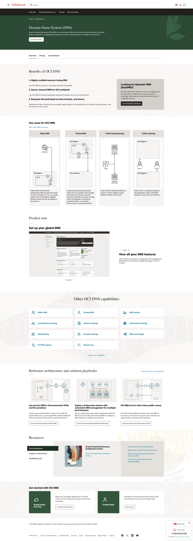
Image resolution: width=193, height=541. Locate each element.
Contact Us (112, 535)
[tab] (42, 448)
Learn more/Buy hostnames (131, 103)
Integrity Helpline (102, 535)
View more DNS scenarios (38, 127)
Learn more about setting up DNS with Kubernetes (92, 423)
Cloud (31, 19)
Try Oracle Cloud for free (65, 507)
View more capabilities (96, 355)
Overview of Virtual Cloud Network (140, 447)
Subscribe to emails (90, 535)
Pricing (61, 12)
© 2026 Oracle (33, 535)
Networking (39, 19)
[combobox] (96, 4)
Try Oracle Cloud (36, 39)
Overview (32, 12)
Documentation (73, 12)
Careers (81, 535)
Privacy (43, 535)
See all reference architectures (153, 371)
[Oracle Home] (18, 5)
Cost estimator (54, 56)
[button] (8, 5)
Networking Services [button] (46, 12)
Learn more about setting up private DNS (44, 423)
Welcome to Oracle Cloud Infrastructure (142, 450)
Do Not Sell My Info (51, 535)
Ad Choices (74, 535)
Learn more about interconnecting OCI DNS (136, 423)
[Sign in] (180, 5)
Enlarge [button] (69, 280)
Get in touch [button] (129, 507)
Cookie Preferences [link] (64, 535)
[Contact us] (184, 5)
